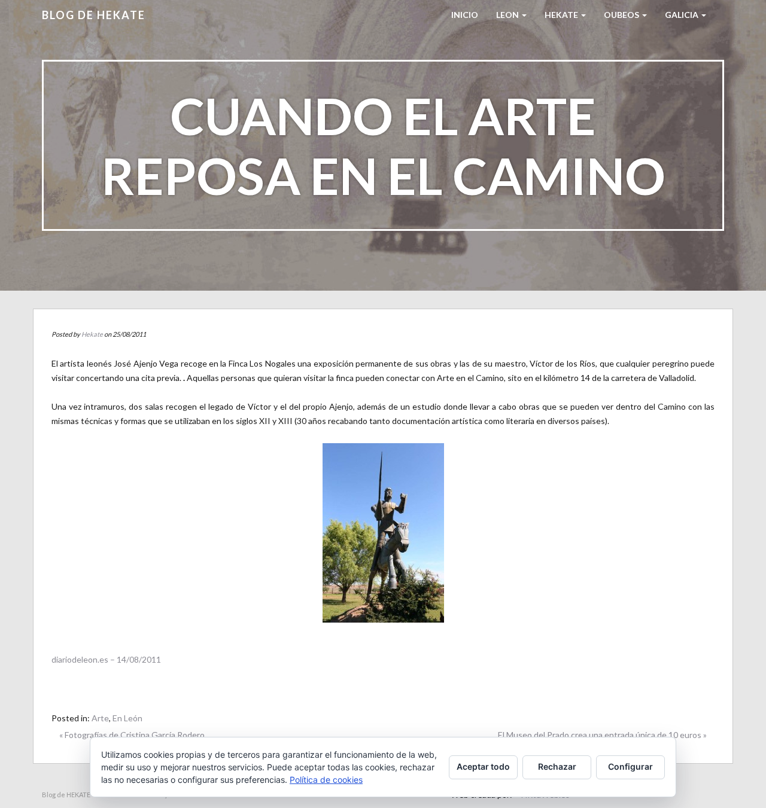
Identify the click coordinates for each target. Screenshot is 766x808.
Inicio (464, 15)
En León (127, 718)
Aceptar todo (483, 766)
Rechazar (557, 766)
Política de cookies (326, 780)
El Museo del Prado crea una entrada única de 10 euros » (602, 735)
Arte (100, 718)
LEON (508, 15)
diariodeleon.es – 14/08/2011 (106, 659)
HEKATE (562, 15)
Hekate (92, 334)
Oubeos (622, 15)
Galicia (682, 15)
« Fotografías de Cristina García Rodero (132, 735)
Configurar (630, 766)
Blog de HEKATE (93, 15)
